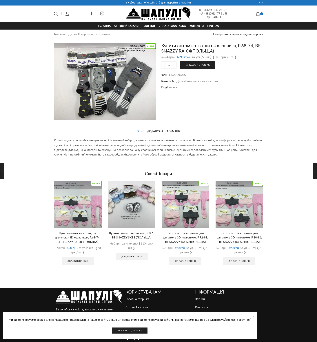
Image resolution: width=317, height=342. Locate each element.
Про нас (213, 25)
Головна (104, 25)
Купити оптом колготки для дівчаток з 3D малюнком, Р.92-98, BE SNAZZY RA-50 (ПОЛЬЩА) (185, 237)
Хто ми (200, 299)
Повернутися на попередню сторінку (238, 34)
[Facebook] (92, 14)
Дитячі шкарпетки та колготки (89, 34)
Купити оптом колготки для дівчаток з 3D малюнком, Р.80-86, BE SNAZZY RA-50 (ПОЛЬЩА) (239, 237)
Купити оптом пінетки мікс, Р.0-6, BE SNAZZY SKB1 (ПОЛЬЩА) (131, 235)
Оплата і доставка (172, 25)
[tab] (140, 131)
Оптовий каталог (127, 25)
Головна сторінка (137, 299)
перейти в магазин (221, 2)
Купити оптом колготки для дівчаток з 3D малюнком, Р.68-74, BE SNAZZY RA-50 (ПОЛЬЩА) (77, 237)
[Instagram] (102, 14)
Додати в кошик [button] (77, 261)
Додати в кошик (199, 65)
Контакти (197, 25)
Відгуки (149, 25)
